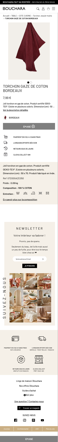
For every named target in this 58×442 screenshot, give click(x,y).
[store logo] (14, 8)
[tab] (29, 199)
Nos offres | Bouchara (29, 386)
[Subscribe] (43, 258)
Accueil (6, 16)
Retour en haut (53, 434)
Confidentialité (22, 429)
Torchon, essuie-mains (42, 16)
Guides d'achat (29, 390)
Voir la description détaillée (15, 110)
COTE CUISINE (25, 16)
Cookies (7, 429)
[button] (27, 82)
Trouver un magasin (30, 408)
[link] (43, 8)
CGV (37, 429)
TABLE (14, 16)
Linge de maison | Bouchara (29, 381)
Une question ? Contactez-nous (29, 401)
